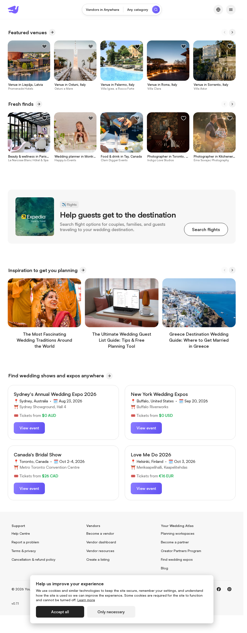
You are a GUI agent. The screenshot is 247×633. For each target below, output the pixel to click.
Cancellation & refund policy (33, 559)
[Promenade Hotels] (29, 65)
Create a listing (98, 559)
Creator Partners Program (181, 551)
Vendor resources (100, 551)
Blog (164, 568)
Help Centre (21, 533)
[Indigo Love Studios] (168, 137)
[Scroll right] (232, 32)
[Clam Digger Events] (121, 137)
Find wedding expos (177, 559)
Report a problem (25, 542)
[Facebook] (218, 589)
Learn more (86, 600)
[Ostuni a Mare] (75, 65)
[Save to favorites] (44, 46)
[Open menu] (231, 9)
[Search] (156, 9)
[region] (122, 65)
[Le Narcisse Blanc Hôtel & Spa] (29, 137)
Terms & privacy (24, 551)
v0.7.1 (15, 603)
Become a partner (175, 542)
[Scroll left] (224, 32)
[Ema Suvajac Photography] (214, 137)
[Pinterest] (229, 589)
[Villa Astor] (214, 65)
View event (29, 428)
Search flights (206, 229)
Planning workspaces (177, 533)
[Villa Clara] (168, 65)
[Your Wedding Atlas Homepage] (13, 9)
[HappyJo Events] (75, 137)
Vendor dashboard (101, 542)
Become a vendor (100, 533)
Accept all (60, 611)
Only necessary (111, 611)
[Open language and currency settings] (218, 9)
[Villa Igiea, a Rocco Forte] (121, 65)
